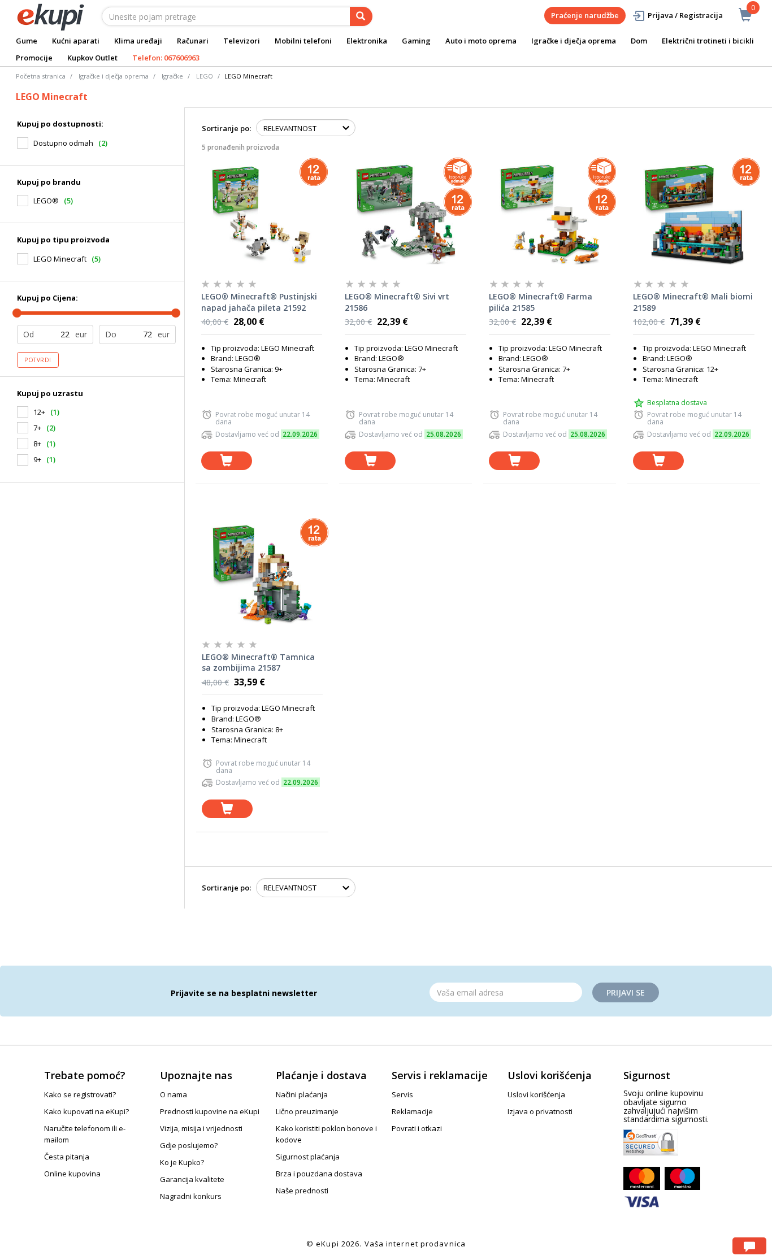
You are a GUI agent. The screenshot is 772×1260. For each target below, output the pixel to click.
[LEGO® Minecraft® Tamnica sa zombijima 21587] (262, 574)
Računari (193, 41)
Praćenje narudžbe (585, 15)
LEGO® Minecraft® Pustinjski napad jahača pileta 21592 (259, 302)
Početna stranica (41, 76)
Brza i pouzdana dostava (319, 1173)
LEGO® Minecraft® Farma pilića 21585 (540, 302)
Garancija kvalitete (192, 1179)
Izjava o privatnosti (540, 1111)
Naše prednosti (302, 1190)
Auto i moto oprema (481, 41)
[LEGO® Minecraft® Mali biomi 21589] (693, 214)
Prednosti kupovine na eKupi (209, 1111)
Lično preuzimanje (307, 1111)
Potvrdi (37, 360)
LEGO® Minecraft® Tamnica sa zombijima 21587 (258, 662)
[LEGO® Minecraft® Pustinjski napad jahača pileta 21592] (262, 214)
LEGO (204, 76)
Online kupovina (72, 1173)
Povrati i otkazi (417, 1128)
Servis (402, 1094)
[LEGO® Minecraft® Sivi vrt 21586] (405, 214)
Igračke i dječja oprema (573, 41)
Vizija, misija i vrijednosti (201, 1128)
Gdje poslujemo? (189, 1145)
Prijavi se (625, 992)
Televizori (241, 41)
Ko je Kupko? (182, 1162)
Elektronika (366, 41)
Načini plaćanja (302, 1094)
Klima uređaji (138, 41)
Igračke (172, 76)
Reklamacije (412, 1111)
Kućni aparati (75, 41)
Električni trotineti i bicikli (708, 41)
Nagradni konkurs (191, 1196)
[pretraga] (361, 16)
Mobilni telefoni (303, 41)
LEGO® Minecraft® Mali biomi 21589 (693, 302)
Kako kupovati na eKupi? (86, 1111)
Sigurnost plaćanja (308, 1157)
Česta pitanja (66, 1157)
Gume (26, 41)
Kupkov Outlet (92, 58)
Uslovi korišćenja (536, 1094)
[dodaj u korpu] (226, 460)
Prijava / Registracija (685, 15)
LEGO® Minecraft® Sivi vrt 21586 (397, 302)
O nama (173, 1094)
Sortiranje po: (226, 128)
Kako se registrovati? (80, 1094)
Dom (639, 41)
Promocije (34, 58)
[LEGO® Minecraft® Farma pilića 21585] (549, 214)
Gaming (416, 41)
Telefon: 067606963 (165, 58)
